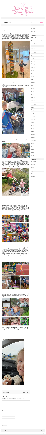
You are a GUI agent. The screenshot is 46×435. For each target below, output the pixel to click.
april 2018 (32, 155)
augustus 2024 (33, 54)
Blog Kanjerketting (8, 18)
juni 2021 (32, 109)
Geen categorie (33, 164)
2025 (35, 37)
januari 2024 (33, 63)
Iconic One (35, 433)
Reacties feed (33, 176)
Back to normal (33, 31)
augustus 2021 (33, 106)
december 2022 (33, 82)
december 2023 (33, 64)
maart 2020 (32, 131)
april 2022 (32, 94)
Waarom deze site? (16, 18)
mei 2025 (32, 49)
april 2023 (32, 76)
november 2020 (33, 119)
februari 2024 (33, 61)
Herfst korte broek (26, 392)
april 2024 (32, 58)
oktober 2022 (33, 85)
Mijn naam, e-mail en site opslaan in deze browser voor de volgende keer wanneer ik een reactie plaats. (15, 423)
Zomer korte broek (6, 392)
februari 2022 (33, 97)
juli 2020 (32, 125)
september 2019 (33, 140)
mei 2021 (32, 110)
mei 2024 (32, 57)
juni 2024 (32, 55)
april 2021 (32, 112)
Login (32, 173)
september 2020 (33, 122)
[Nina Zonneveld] (23, 15)
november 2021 (33, 101)
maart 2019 (32, 149)
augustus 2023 (33, 70)
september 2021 (33, 104)
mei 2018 (32, 153)
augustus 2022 (33, 88)
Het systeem (33, 28)
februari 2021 (33, 115)
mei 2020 (32, 128)
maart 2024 (32, 60)
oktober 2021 (33, 103)
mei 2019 (32, 146)
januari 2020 (33, 134)
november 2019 (33, 137)
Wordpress (43, 433)
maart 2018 (32, 156)
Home (3, 18)
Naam (3, 410)
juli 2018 (32, 152)
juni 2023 (32, 73)
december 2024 (33, 51)
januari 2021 (33, 116)
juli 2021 (32, 107)
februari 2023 (33, 79)
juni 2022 (32, 91)
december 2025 (33, 48)
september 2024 (33, 52)
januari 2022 (33, 98)
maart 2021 (32, 113)
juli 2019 (32, 143)
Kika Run (32, 167)
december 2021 (33, 100)
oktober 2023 (33, 67)
